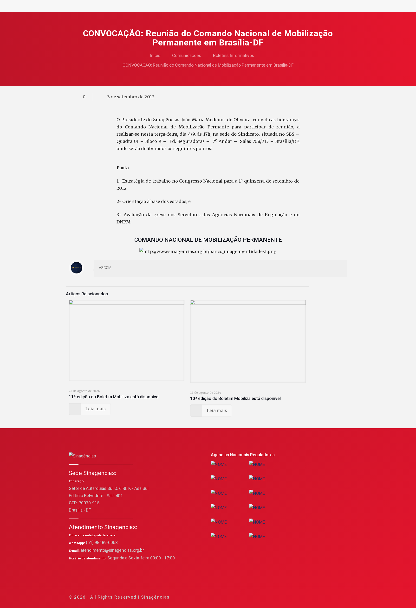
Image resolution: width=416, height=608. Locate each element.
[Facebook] (297, 597)
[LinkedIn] (316, 597)
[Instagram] (323, 597)
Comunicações (186, 55)
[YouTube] (310, 597)
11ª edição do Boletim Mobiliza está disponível (114, 396)
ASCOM (105, 268)
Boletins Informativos (233, 55)
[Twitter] (303, 597)
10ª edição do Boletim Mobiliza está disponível (235, 398)
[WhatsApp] (290, 597)
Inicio (155, 55)
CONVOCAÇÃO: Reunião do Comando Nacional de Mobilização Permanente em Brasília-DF (208, 65)
